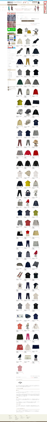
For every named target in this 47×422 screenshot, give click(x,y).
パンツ (9, 52)
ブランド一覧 (10, 417)
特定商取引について (28, 417)
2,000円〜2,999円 (10, 72)
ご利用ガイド (28, 1)
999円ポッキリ (10, 66)
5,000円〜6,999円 (10, 75)
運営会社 (31, 1)
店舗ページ (16, 417)
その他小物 (10, 63)
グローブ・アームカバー (11, 58)
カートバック (10, 60)
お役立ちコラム (16, 419)
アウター (9, 49)
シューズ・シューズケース (11, 55)
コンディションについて (23, 417)
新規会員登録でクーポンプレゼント (23, 0)
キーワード (18, 15)
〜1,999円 (9, 71)
